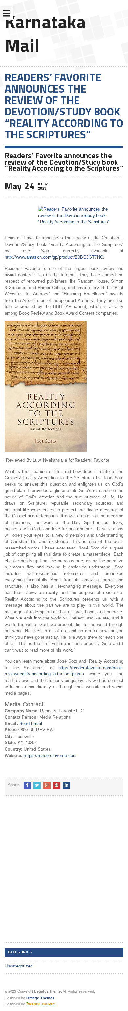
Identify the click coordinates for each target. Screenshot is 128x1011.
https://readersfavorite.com (50, 755)
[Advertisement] (64, 874)
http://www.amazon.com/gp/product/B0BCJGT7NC (54, 257)
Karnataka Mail (45, 33)
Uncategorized (19, 966)
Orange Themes (40, 998)
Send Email (30, 723)
